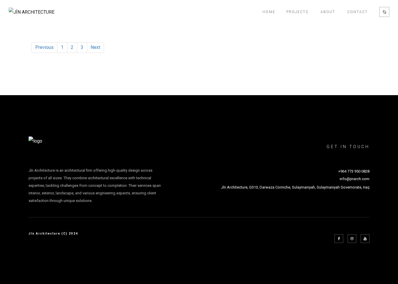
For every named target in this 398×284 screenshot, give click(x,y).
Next (95, 47)
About (327, 12)
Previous (44, 47)
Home (269, 12)
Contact (357, 12)
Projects (297, 12)
